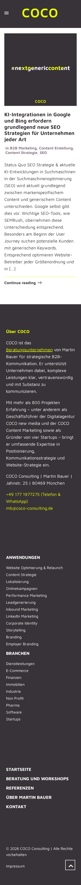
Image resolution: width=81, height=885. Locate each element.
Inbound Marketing (22, 609)
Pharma (13, 705)
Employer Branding (22, 644)
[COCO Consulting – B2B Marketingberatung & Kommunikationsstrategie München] (40, 13)
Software (14, 712)
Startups (13, 719)
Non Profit (15, 698)
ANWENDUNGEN (23, 557)
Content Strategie (21, 152)
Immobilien (15, 684)
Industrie (13, 691)
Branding (14, 637)
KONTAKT (16, 806)
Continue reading (20, 282)
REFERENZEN (20, 787)
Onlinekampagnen (21, 588)
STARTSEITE (18, 769)
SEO (43, 152)
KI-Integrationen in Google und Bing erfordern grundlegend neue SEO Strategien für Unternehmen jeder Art (39, 126)
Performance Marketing (26, 595)
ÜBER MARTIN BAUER (29, 797)
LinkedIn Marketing (22, 616)
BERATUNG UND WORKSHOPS (37, 778)
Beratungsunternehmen (29, 349)
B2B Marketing (23, 148)
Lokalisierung (17, 581)
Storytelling (15, 630)
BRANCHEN (17, 653)
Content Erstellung (56, 148)
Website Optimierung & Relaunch (34, 567)
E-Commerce (17, 670)
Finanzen (13, 677)
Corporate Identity (21, 623)
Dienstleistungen (20, 663)
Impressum (15, 866)
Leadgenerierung (21, 602)
